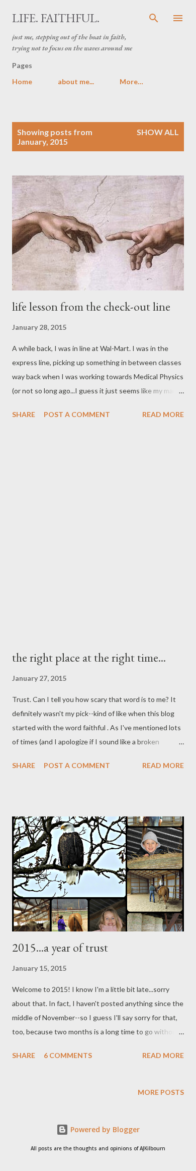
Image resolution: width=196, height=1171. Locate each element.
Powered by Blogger (104, 1129)
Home (22, 81)
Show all (158, 132)
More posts (161, 1092)
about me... (76, 81)
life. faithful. (56, 18)
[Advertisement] (98, 536)
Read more (163, 414)
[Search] (154, 18)
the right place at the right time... (89, 657)
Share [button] (23, 414)
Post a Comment (77, 414)
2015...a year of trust (60, 947)
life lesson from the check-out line (91, 306)
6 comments (68, 1055)
